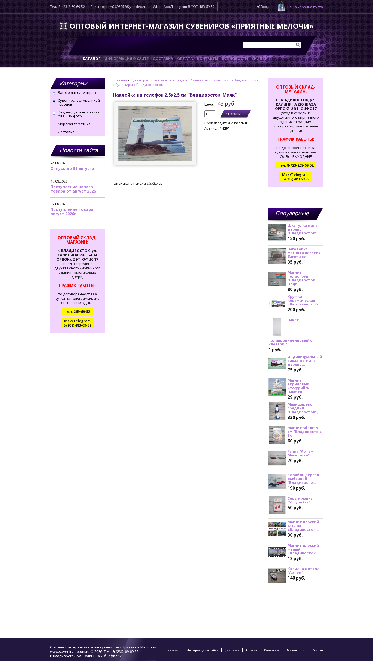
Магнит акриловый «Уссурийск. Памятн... (299, 386)
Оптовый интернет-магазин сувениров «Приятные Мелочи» (191, 26)
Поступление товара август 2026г (72, 211)
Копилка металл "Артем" (303, 570)
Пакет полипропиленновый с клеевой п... (290, 332)
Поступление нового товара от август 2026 (73, 189)
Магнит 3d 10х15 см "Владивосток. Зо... (305, 431)
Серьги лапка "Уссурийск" (300, 500)
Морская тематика (74, 124)
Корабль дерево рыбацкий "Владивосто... (303, 478)
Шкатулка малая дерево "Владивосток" (304, 229)
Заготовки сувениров (77, 92)
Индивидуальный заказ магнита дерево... (305, 360)
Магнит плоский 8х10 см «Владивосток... (303, 525)
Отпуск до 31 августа (72, 168)
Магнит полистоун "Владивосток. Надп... (302, 278)
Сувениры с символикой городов (79, 102)
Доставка (66, 132)
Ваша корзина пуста (305, 6)
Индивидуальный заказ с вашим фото (79, 114)
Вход (264, 6)
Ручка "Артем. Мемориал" (301, 453)
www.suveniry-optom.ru (70, 651)
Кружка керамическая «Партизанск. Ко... (305, 300)
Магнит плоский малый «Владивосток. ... (304, 549)
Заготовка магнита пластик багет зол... (304, 252)
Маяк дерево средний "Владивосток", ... (305, 408)
